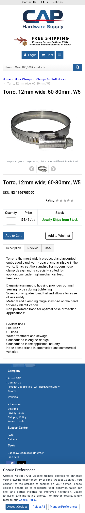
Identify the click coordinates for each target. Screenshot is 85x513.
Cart (49, 55)
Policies (58, 2)
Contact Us (29, 2)
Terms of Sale (16, 421)
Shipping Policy (17, 417)
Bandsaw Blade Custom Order (26, 452)
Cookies (13, 408)
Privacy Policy (16, 413)
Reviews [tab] (32, 248)
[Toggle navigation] (60, 55)
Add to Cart (14, 236)
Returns (12, 439)
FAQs (44, 2)
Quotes (12, 391)
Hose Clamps (23, 79)
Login (32, 55)
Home (7, 79)
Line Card (13, 457)
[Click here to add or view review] (65, 200)
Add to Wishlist (59, 236)
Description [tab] (13, 248)
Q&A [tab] (48, 248)
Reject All (39, 506)
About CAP (14, 378)
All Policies (14, 404)
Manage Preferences (63, 506)
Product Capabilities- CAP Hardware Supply (34, 386)
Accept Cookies (17, 506)
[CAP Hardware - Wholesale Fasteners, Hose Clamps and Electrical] (42, 19)
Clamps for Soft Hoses (51, 79)
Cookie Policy (27, 499)
